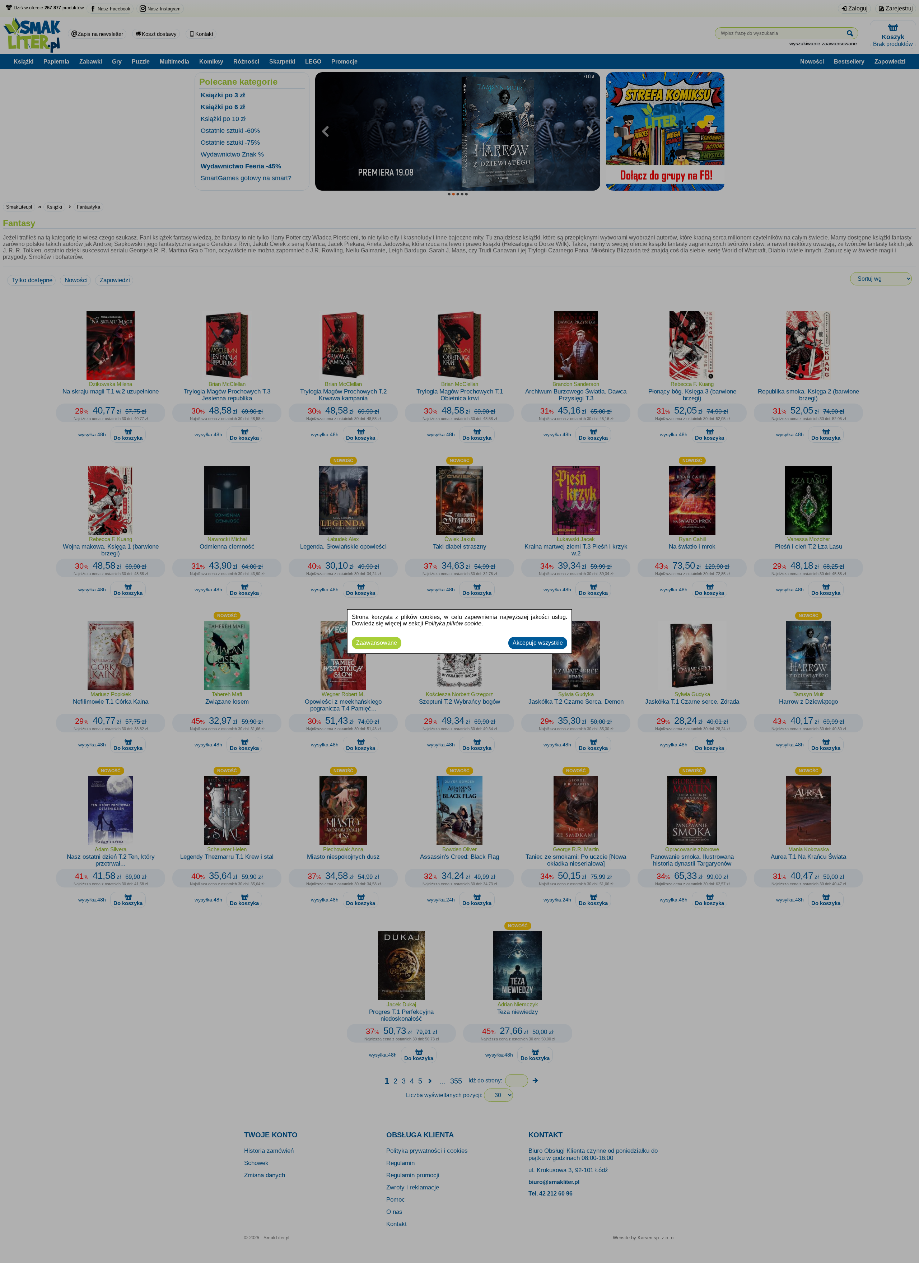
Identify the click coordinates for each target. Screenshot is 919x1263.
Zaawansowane (376, 643)
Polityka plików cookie (453, 623)
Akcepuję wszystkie (538, 643)
